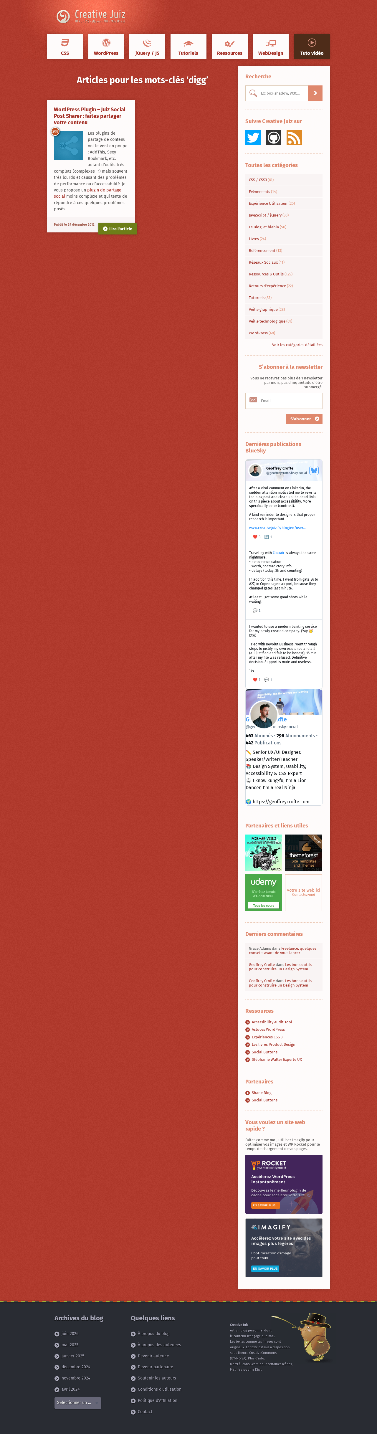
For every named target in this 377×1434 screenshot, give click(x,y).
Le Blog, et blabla (267, 227)
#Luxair (279, 553)
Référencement (265, 250)
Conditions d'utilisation (159, 1389)
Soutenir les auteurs (157, 1378)
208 (55, 131)
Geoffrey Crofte (262, 964)
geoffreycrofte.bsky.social (272, 726)
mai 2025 (70, 1344)
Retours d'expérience (271, 286)
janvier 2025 (73, 1356)
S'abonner (301, 419)
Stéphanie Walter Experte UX (277, 1059)
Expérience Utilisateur (272, 203)
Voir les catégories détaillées (297, 345)
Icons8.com (250, 1364)
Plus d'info (256, 1358)
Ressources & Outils (270, 274)
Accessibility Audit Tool (272, 1022)
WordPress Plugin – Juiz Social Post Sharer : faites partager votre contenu (89, 116)
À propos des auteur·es (159, 1344)
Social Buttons (264, 1052)
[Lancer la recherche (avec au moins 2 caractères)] (315, 93)
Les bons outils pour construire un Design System (280, 966)
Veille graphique (267, 309)
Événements (263, 191)
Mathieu (236, 1370)
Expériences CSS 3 (267, 1037)
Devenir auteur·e (153, 1356)
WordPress (262, 333)
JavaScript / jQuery (269, 215)
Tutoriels (260, 297)
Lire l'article (120, 229)
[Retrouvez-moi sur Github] (273, 137)
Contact (145, 1411)
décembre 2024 (76, 1366)
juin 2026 (70, 1333)
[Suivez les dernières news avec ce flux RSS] (294, 137)
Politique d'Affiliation (157, 1400)
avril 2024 (71, 1389)
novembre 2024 (76, 1378)
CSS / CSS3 (261, 180)
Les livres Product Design (273, 1044)
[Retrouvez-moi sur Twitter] (253, 137)
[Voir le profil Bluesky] (314, 470)
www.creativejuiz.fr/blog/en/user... (277, 528)
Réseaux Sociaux (267, 262)
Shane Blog (262, 1093)
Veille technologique (270, 321)
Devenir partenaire (155, 1366)
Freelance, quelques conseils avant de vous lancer (282, 950)
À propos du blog (153, 1333)
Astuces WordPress (268, 1029)
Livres (257, 239)
